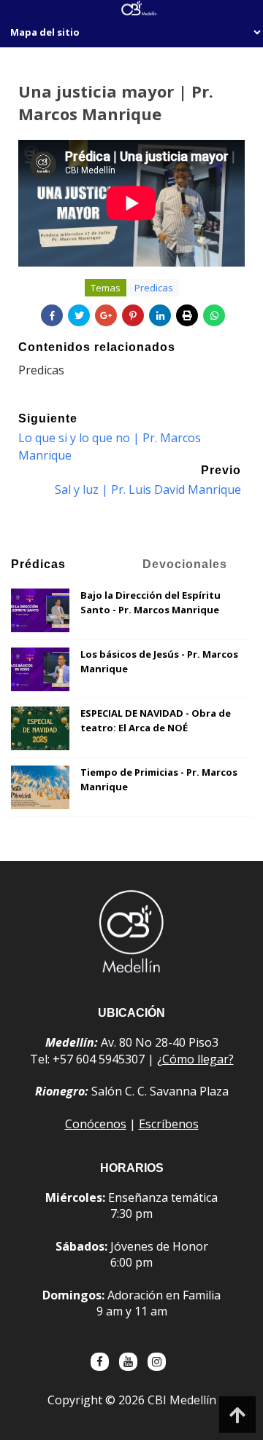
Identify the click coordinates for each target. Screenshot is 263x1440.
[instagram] (157, 1362)
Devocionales (184, 564)
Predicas (153, 287)
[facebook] (100, 1362)
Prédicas (38, 564)
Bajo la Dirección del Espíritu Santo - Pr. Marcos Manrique (150, 602)
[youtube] (128, 1362)
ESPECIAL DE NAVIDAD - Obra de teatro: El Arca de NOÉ (155, 720)
